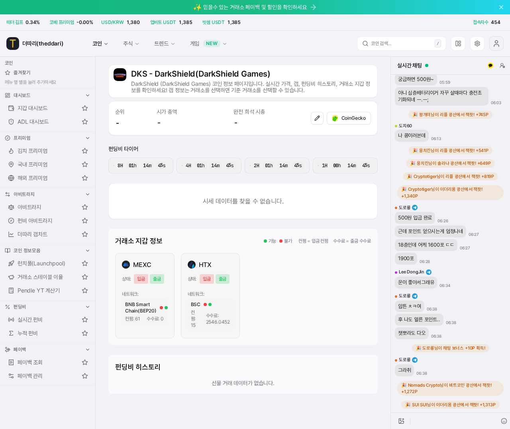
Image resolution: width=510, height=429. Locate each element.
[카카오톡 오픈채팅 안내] (490, 65)
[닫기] (501, 7)
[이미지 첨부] (401, 421)
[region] (450, 244)
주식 (128, 43)
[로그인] (496, 43)
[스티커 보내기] (504, 421)
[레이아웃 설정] (458, 43)
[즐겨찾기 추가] (84, 108)
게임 (204, 43)
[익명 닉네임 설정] (502, 65)
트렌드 (161, 43)
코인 (97, 43)
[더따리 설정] (477, 43)
